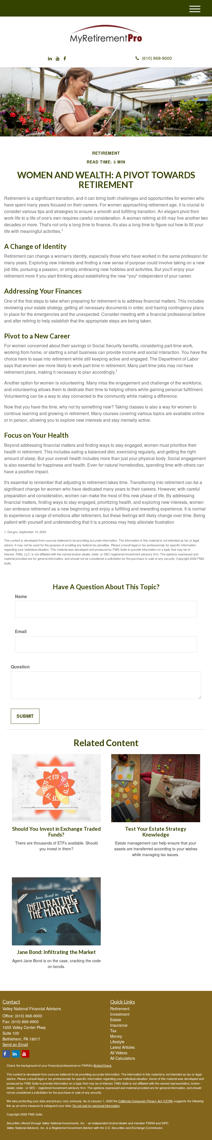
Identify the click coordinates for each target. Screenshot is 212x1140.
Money (116, 1036)
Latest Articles (122, 1047)
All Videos (118, 1052)
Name (21, 596)
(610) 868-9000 (157, 58)
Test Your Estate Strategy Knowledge (155, 832)
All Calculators (122, 1058)
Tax (113, 1030)
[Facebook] (64, 58)
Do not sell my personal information (96, 1105)
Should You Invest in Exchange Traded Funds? (56, 832)
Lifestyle (117, 1041)
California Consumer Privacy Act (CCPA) (145, 1101)
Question (20, 667)
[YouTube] (58, 58)
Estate (115, 1019)
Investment (119, 1014)
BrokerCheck (103, 1065)
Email (20, 631)
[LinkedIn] (50, 58)
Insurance (119, 1025)
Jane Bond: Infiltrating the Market (56, 952)
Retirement (119, 1008)
